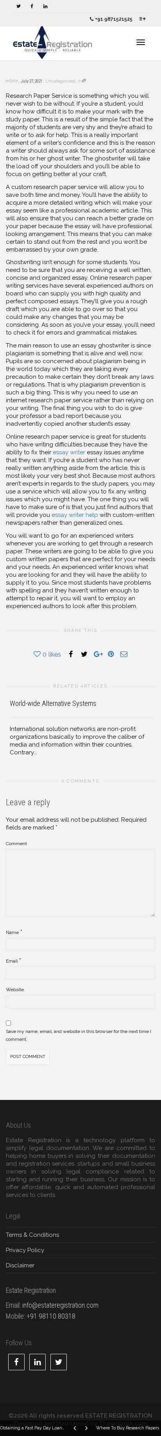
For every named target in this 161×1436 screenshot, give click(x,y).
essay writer (69, 452)
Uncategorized (60, 81)
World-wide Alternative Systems (53, 703)
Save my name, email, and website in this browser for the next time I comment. (78, 1035)
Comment (16, 843)
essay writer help (75, 514)
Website (15, 989)
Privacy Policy (25, 1250)
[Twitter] (18, 6)
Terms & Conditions (32, 1234)
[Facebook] (31, 6)
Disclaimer (20, 1265)
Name (12, 932)
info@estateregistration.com (60, 1305)
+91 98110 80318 (51, 1316)
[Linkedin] (45, 6)
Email (12, 961)
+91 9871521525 (113, 19)
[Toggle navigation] (140, 42)
